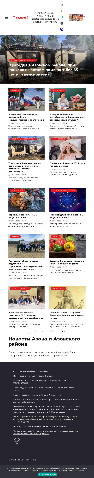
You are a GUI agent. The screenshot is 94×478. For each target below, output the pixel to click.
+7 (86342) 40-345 (45, 13)
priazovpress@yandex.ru (45, 22)
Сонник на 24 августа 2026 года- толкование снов (67, 164)
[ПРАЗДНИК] (26, 110)
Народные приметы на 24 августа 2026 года (22, 216)
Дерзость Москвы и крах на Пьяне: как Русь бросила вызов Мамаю (66, 315)
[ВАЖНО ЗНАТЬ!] (67, 110)
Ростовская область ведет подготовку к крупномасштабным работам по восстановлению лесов (26, 265)
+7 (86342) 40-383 (45, 16)
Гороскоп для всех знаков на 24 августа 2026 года (67, 216)
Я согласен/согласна (47, 474)
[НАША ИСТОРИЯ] (67, 308)
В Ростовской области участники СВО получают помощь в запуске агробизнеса (25, 315)
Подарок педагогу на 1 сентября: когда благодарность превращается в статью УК (67, 117)
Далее (62, 331)
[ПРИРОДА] (26, 256)
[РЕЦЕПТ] (67, 256)
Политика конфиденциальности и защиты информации (39, 426)
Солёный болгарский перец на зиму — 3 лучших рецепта (66, 262)
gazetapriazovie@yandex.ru (45, 19)
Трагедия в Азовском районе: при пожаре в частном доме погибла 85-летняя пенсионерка (24, 167)
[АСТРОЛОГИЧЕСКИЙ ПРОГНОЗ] (67, 210)
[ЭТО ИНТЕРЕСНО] (67, 158)
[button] (45, 81)
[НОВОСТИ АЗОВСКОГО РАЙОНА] (26, 158)
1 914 (51, 331)
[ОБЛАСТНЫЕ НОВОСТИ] (26, 308)
